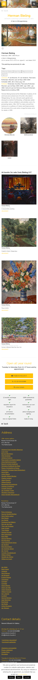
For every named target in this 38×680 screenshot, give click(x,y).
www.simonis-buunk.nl (8, 633)
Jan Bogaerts (5, 575)
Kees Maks (4, 536)
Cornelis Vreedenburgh (8, 553)
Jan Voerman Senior (7, 549)
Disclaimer (4, 654)
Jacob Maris (5, 472)
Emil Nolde (4, 602)
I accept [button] (27, 677)
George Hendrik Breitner (9, 514)
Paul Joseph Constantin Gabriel (11, 460)
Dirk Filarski (5, 518)
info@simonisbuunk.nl (20, 376)
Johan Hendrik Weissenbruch (10, 495)
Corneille (4, 584)
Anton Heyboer (6, 590)
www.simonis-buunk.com (9, 662)
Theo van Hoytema (7, 526)
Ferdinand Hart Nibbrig (8, 522)
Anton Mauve (5, 474)
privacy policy (22, 674)
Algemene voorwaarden (8, 648)
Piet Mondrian (5, 541)
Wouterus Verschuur (7, 492)
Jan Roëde (4, 604)
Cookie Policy (5, 652)
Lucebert (4, 596)
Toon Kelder (5, 530)
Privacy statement (7, 650)
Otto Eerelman (6, 456)
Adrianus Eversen (6, 458)
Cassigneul (4, 579)
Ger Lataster (5, 594)
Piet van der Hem (6, 524)
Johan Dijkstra (5, 586)
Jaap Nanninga (6, 600)
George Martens (6, 538)
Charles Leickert (6, 478)
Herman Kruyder (6, 532)
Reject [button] (19, 677)
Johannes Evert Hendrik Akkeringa (12, 450)
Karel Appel (5, 569)
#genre (4, 75)
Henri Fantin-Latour (7, 516)
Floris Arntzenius (6, 512)
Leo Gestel (4, 520)
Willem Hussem (6, 592)
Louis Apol (4, 452)
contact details (19, 387)
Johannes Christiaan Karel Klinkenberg (13, 470)
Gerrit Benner (5, 573)
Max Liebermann (6, 534)
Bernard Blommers (7, 454)
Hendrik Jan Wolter (7, 557)
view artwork (5, 211)
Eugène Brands (6, 577)
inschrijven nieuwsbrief (9, 640)
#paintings (17, 72)
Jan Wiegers (5, 608)
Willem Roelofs (6, 482)
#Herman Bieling (7, 72)
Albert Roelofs (6, 480)
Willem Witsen (6, 555)
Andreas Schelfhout (7, 486)
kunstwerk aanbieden (9, 642)
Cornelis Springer (6, 488)
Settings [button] (11, 677)
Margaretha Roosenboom (9, 484)
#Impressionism (27, 72)
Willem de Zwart (6, 559)
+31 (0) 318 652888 (19, 381)
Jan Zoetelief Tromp (7, 490)
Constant (4, 581)
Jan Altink (4, 567)
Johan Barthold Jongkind (8, 462)
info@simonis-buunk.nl (8, 635)
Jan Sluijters (5, 545)
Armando (4, 571)
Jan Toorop (4, 551)
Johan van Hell (6, 588)
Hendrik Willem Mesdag (8, 476)
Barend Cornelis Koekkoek (9, 464)
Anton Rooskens (6, 606)
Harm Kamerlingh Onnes (9, 543)
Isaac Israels (5, 528)
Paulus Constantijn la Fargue (10, 468)
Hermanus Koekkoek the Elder (10, 466)
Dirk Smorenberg (6, 547)
